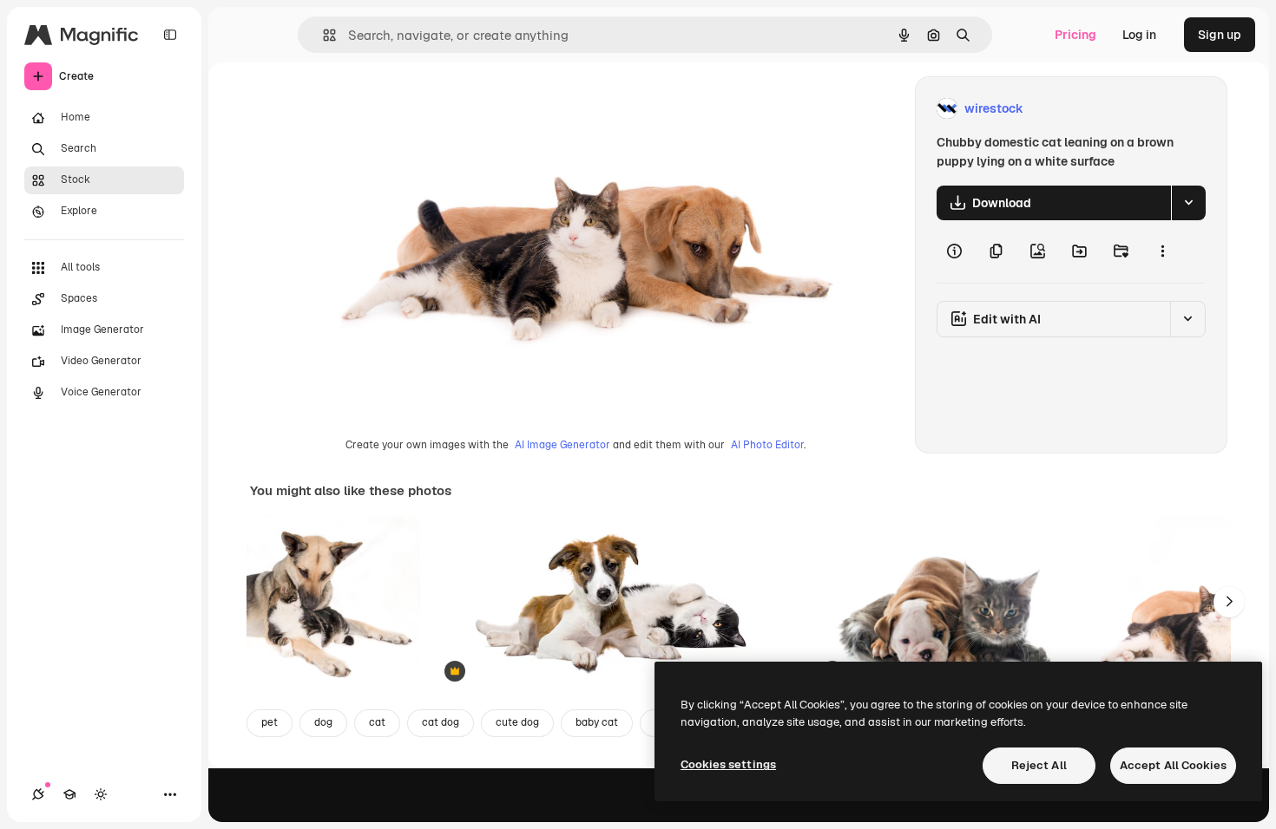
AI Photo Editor (767, 445)
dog (323, 722)
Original (361, 109)
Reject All (1039, 765)
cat (377, 722)
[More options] (1162, 251)
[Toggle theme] (101, 794)
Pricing (1075, 34)
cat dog (440, 722)
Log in (1139, 34)
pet (269, 722)
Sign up (1219, 34)
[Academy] (69, 794)
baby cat (597, 722)
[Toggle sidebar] (170, 35)
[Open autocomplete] (322, 35)
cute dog (517, 722)
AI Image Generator (562, 445)
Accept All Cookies (1173, 765)
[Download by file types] (1188, 203)
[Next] (1229, 602)
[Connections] (38, 794)
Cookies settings (728, 764)
